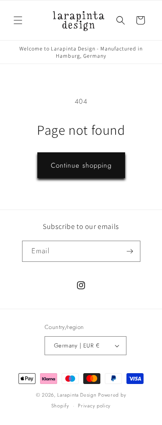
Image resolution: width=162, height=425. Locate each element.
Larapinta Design (76, 394)
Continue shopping (81, 165)
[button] (18, 20)
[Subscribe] (130, 251)
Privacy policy (94, 405)
